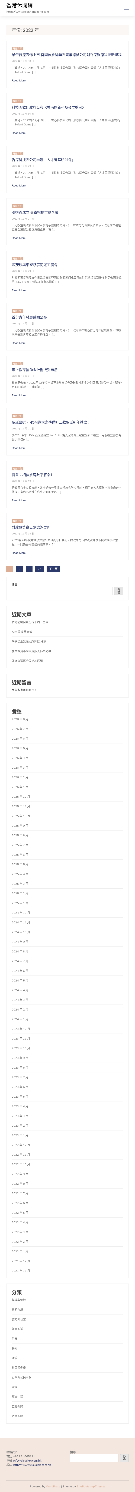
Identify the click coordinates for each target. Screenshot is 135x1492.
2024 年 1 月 (20, 1019)
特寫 (14, 1348)
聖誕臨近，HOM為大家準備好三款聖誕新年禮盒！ (51, 422)
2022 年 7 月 (20, 1193)
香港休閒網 (19, 5)
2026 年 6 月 (20, 738)
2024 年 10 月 (21, 932)
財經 (14, 1387)
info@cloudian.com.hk (27, 1460)
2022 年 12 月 (21, 1145)
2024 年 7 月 (20, 961)
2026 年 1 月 (20, 787)
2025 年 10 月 (21, 816)
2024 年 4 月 (20, 990)
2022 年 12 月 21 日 (23, 323)
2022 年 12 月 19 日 (23, 481)
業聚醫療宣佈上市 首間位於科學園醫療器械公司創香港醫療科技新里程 (67, 54)
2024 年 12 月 (21, 912)
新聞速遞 (17, 1329)
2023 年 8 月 (20, 1067)
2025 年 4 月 (20, 874)
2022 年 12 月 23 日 (23, 271)
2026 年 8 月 (20, 719)
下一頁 (53, 569)
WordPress (53, 1486)
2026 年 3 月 (20, 767)
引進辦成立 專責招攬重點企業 (35, 212)
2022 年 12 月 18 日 (23, 533)
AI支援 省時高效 (22, 631)
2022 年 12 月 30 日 (23, 60)
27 (39, 569)
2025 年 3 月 (20, 883)
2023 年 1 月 (20, 1135)
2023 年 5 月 (20, 1096)
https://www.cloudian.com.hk (32, 1464)
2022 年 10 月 (21, 1164)
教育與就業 (19, 1319)
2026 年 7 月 (20, 729)
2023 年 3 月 (20, 1116)
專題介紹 (17, 48)
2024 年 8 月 (20, 951)
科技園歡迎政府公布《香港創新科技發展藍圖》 (49, 107)
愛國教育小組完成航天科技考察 (31, 651)
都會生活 (17, 1396)
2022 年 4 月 (20, 1222)
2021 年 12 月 (21, 1261)
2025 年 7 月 (20, 845)
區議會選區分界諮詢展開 (27, 661)
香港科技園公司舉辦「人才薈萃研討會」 (43, 159)
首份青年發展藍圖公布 (29, 317)
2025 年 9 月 (20, 825)
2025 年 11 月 (21, 806)
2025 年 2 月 (20, 893)
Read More (19, 80)
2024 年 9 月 (20, 941)
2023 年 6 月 (20, 1087)
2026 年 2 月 (20, 777)
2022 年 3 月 (20, 1232)
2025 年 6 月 (20, 854)
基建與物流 (19, 1300)
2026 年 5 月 (20, 748)
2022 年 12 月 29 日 (23, 165)
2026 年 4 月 (20, 758)
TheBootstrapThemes (91, 1486)
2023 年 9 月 (20, 1058)
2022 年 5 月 (20, 1212)
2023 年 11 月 (21, 1038)
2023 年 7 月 (20, 1077)
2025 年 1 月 (20, 903)
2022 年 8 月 (20, 1183)
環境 (14, 1358)
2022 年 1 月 (20, 1251)
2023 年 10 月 (21, 1048)
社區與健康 (19, 1367)
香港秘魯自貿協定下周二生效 (30, 622)
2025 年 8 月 (20, 835)
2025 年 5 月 (20, 864)
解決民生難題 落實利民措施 (29, 641)
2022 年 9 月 (20, 1174)
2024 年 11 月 (21, 922)
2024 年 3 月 (20, 1000)
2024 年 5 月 (20, 980)
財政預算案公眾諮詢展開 (31, 527)
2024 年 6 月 (20, 971)
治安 (14, 1338)
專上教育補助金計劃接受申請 (34, 370)
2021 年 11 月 (21, 1270)
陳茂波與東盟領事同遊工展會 (34, 264)
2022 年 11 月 (21, 1154)
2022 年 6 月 (20, 1203)
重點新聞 (17, 1406)
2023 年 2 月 (20, 1125)
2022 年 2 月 (20, 1241)
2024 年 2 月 (20, 1009)
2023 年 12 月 (21, 1029)
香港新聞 (17, 1416)
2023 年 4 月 (20, 1106)
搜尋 (14, 585)
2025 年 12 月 (21, 796)
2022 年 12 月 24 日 (23, 218)
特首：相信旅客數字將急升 (33, 475)
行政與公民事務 (21, 1377)
